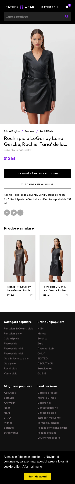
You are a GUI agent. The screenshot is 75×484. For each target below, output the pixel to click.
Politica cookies (47, 433)
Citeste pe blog (47, 413)
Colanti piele (11, 338)
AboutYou (10, 393)
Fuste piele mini (13, 348)
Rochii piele (46, 131)
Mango (42, 333)
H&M (41, 328)
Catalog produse (48, 393)
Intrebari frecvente (49, 418)
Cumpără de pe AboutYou (38, 173)
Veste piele (10, 373)
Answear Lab (46, 348)
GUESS (42, 373)
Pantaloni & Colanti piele (18, 328)
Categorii (49, 7)
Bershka (42, 338)
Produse (29, 131)
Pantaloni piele (13, 333)
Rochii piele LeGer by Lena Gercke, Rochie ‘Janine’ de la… (19, 290)
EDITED (43, 358)
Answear (9, 403)
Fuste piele (10, 343)
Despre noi (44, 403)
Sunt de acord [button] (37, 476)
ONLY (41, 353)
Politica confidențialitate (53, 428)
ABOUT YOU (45, 363)
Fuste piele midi (13, 353)
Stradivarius (45, 368)
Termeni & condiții (48, 423)
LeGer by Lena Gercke (17, 150)
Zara (40, 343)
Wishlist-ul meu (47, 398)
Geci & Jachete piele (16, 358)
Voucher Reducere (49, 438)
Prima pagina (12, 131)
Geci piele (10, 363)
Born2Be (9, 398)
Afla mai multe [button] (32, 466)
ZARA (7, 418)
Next (7, 408)
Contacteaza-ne (48, 408)
